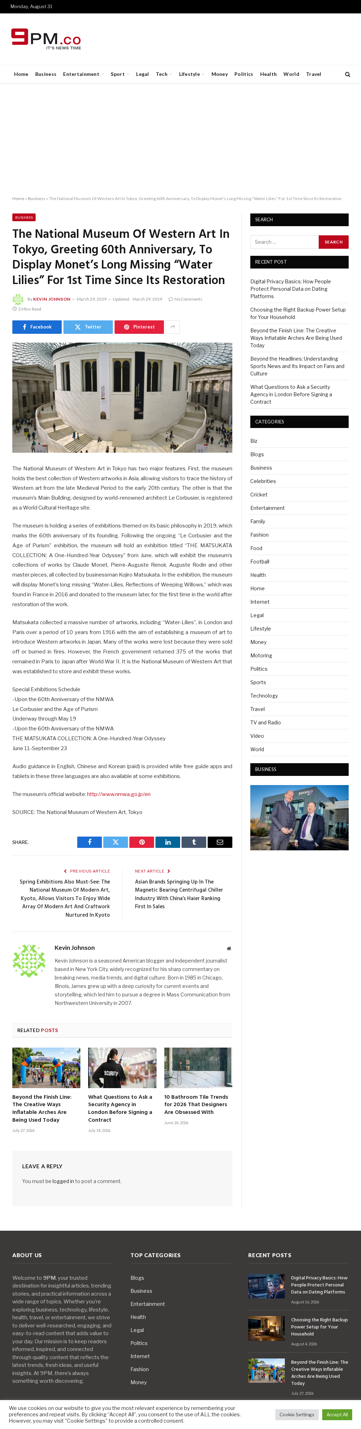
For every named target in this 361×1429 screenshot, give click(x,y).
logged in (63, 1181)
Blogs (257, 454)
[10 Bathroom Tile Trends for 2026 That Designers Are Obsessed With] (198, 1068)
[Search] (347, 74)
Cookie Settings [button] (297, 1414)
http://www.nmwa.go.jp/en (119, 794)
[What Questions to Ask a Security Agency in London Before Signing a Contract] (122, 1068)
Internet (260, 602)
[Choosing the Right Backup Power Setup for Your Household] (266, 1328)
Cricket (259, 495)
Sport (117, 74)
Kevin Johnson (52, 299)
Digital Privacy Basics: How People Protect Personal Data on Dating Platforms (290, 288)
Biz (253, 441)
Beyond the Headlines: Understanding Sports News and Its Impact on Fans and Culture (297, 366)
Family (257, 521)
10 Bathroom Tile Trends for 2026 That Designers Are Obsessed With (196, 1105)
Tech (161, 74)
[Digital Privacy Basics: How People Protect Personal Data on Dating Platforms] (266, 1286)
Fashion (259, 535)
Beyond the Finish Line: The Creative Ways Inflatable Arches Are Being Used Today (42, 1109)
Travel (314, 74)
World (291, 74)
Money (220, 74)
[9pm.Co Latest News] (47, 39)
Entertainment (81, 74)
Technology (264, 696)
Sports (258, 682)
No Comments (188, 299)
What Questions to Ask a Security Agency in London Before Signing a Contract (120, 1109)
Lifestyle (189, 74)
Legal (142, 74)
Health (268, 74)
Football (259, 562)
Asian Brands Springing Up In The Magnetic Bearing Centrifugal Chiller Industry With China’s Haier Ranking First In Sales (179, 894)
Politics (243, 74)
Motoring (261, 655)
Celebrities (263, 481)
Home (21, 74)
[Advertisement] (180, 139)
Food (256, 548)
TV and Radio (265, 722)
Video (257, 736)
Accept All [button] (337, 1414)
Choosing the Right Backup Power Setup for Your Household (319, 1327)
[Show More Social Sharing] (173, 327)
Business (45, 74)
